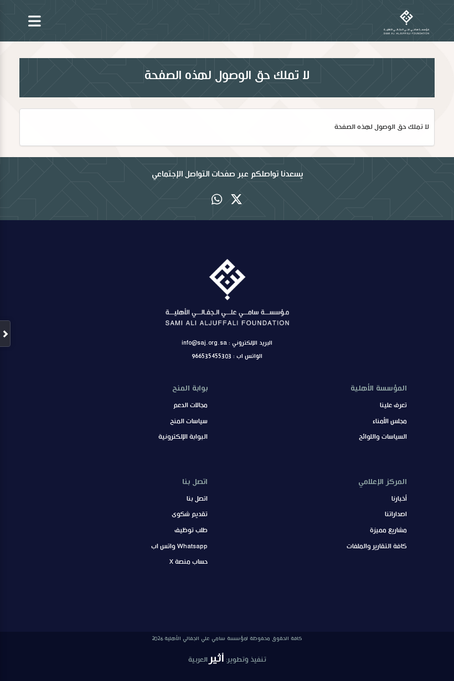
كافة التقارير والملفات (377, 546)
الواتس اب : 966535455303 (227, 356)
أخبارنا (399, 499)
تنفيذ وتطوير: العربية (227, 658)
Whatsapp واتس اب (179, 546)
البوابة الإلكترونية (183, 437)
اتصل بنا (197, 499)
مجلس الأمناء (390, 421)
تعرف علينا (393, 405)
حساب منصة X (188, 562)
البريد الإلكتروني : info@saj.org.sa (227, 343)
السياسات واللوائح (383, 437)
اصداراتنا (396, 514)
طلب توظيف (191, 530)
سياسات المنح (189, 421)
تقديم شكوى (190, 514)
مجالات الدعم (190, 405)
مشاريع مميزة (388, 530)
